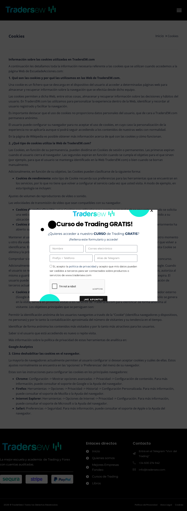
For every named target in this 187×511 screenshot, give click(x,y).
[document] (93, 255)
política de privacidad (82, 266)
